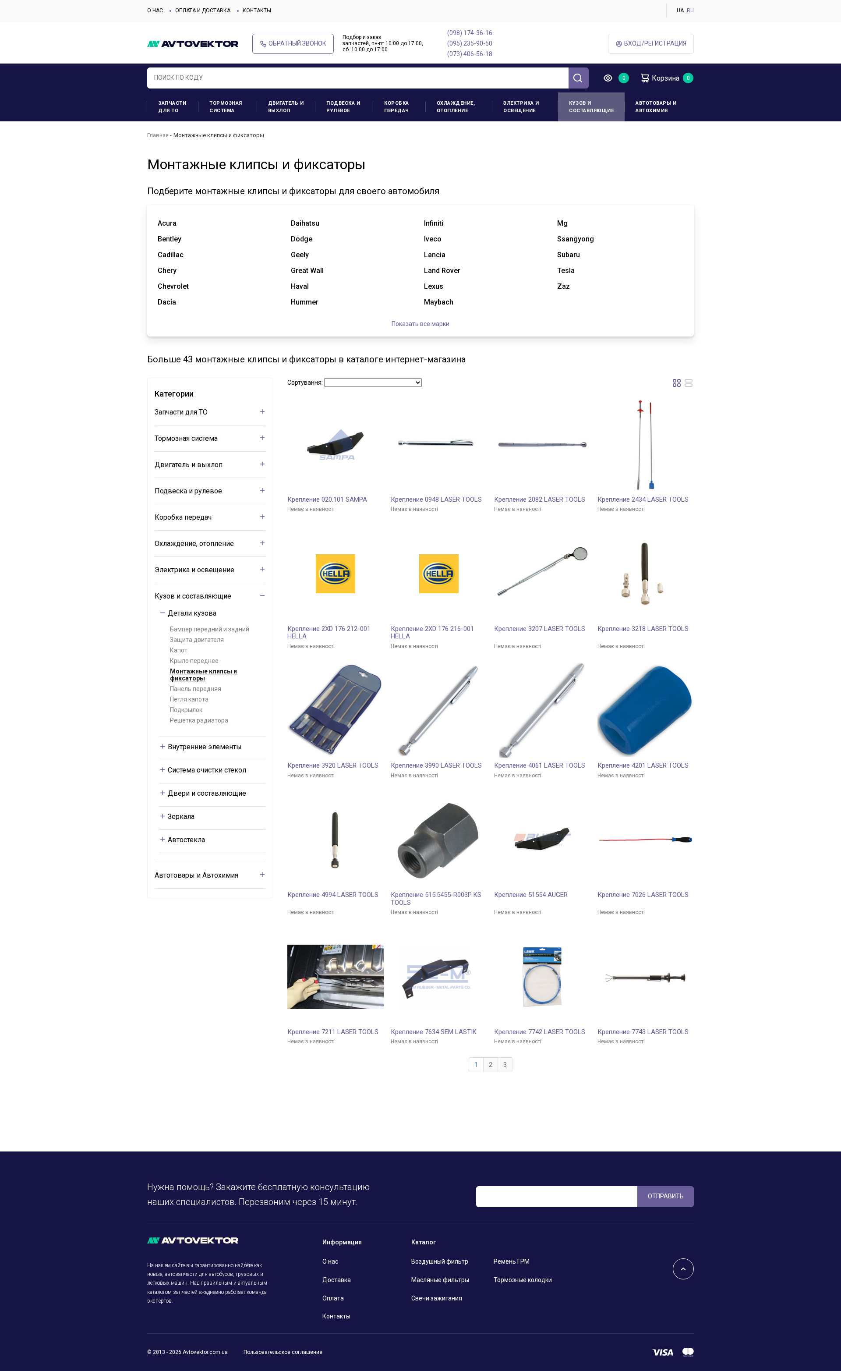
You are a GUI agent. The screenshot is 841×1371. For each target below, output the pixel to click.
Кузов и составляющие (591, 106)
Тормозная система (225, 106)
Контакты (257, 10)
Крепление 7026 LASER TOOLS (643, 895)
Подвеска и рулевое (343, 106)
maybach (438, 302)
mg (562, 223)
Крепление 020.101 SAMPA (327, 499)
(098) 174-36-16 (469, 32)
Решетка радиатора (199, 720)
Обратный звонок (297, 43)
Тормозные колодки (523, 1279)
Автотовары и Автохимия (656, 106)
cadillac (171, 255)
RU (690, 10)
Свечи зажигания (436, 1298)
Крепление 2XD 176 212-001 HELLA (329, 633)
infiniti (433, 223)
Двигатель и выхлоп (286, 106)
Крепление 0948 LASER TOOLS (436, 499)
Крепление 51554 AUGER (531, 895)
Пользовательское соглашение (283, 1352)
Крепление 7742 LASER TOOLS (539, 1032)
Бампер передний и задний (209, 629)
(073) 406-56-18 (469, 53)
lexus (433, 286)
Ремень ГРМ (512, 1261)
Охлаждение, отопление (456, 106)
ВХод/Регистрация (655, 43)
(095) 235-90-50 (469, 43)
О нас (155, 10)
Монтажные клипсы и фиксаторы (203, 675)
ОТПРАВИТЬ (666, 1196)
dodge (301, 239)
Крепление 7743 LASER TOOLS (643, 1032)
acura (167, 223)
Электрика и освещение (521, 106)
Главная (158, 135)
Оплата (333, 1298)
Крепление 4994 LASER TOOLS (332, 895)
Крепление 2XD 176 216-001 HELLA (432, 633)
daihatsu (305, 223)
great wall (307, 270)
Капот (178, 650)
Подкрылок (186, 710)
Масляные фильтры (440, 1279)
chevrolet (173, 286)
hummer (304, 302)
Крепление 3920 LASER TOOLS (332, 765)
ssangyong (575, 239)
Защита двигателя (197, 640)
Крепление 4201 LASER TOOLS (643, 765)
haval (300, 286)
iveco (433, 239)
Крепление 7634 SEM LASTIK (434, 1032)
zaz (563, 286)
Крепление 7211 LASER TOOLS (332, 1032)
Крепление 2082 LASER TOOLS (539, 499)
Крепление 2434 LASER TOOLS (643, 499)
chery (167, 270)
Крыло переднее (194, 661)
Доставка (336, 1279)
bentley (169, 239)
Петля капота (189, 699)
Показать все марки (420, 323)
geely (300, 255)
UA (680, 10)
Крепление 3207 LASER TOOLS (539, 629)
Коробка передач (396, 106)
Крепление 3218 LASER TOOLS (643, 629)
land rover (442, 270)
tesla (566, 270)
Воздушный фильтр (439, 1261)
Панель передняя (195, 689)
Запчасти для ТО (172, 106)
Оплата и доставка (202, 10)
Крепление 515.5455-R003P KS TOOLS (436, 899)
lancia (434, 255)
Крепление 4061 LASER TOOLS (539, 765)
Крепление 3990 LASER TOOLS (436, 765)
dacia (167, 302)
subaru (568, 255)
